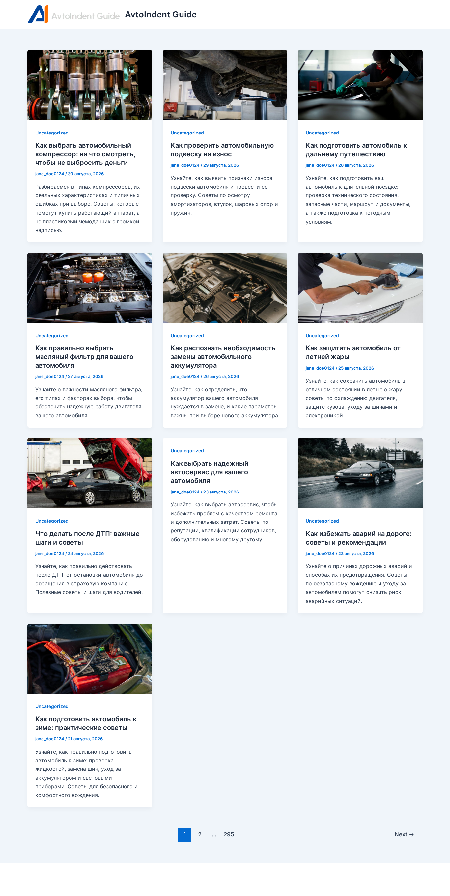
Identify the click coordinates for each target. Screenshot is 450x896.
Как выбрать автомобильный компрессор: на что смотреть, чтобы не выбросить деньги (85, 153)
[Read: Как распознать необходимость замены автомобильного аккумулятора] (225, 287)
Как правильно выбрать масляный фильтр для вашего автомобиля (84, 356)
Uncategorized (52, 132)
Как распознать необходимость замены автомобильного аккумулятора (223, 356)
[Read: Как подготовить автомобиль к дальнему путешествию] (360, 84)
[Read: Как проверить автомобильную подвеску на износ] (225, 84)
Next (404, 834)
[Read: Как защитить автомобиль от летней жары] (360, 287)
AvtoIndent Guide (161, 14)
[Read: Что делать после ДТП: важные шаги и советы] (89, 472)
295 (229, 834)
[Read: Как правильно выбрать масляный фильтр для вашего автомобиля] (89, 287)
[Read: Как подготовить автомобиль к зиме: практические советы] (89, 658)
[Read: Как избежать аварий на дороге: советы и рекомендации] (360, 472)
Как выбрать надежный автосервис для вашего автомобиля (209, 472)
